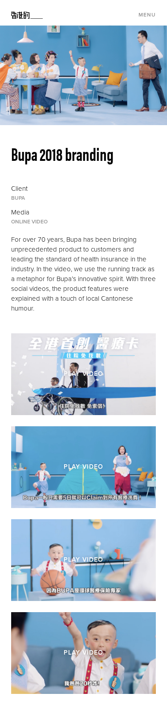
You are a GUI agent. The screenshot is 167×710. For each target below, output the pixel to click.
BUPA (18, 198)
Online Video (29, 221)
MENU (147, 15)
